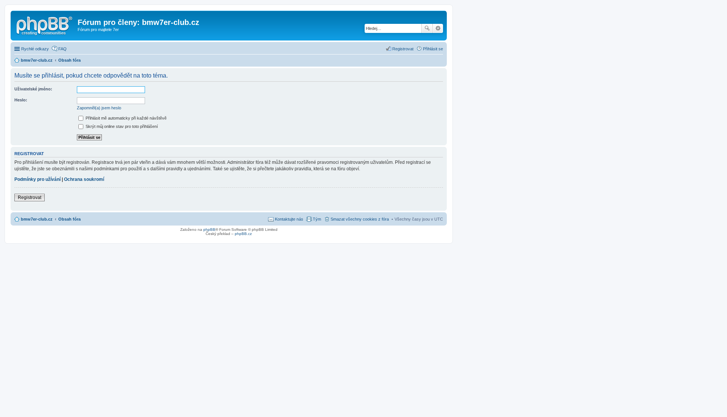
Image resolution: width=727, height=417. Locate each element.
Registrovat (29, 197)
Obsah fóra (69, 219)
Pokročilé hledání (438, 28)
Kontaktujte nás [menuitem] (289, 219)
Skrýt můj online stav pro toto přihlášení (121, 126)
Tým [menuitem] (317, 219)
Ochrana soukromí (84, 179)
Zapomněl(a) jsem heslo (99, 108)
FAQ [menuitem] (62, 49)
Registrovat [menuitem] (402, 49)
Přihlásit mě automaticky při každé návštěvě (125, 118)
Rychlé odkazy (35, 49)
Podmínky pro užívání (37, 179)
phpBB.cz (243, 234)
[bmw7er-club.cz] (45, 24)
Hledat (427, 28)
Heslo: (20, 100)
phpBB (209, 229)
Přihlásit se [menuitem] (433, 49)
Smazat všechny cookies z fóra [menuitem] (360, 219)
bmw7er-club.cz (37, 219)
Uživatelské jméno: (33, 89)
